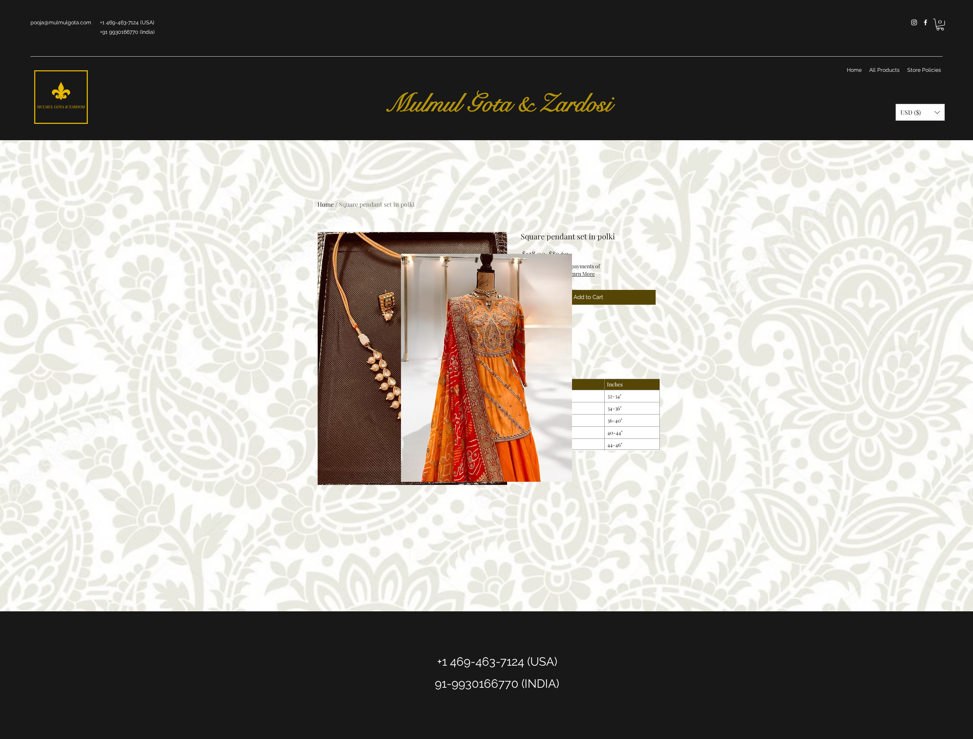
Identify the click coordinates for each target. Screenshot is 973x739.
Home (325, 204)
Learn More (581, 273)
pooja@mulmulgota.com (60, 22)
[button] (940, 24)
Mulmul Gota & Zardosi (495, 104)
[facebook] (925, 22)
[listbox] (920, 112)
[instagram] (914, 22)
